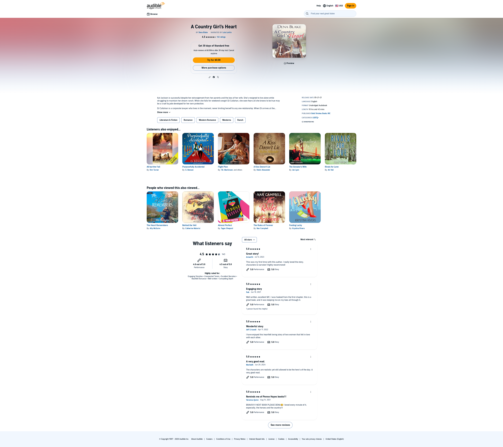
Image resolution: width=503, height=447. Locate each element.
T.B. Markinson (227, 170)
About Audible (197, 439)
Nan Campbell (262, 228)
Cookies (281, 439)
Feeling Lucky (295, 225)
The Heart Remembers (157, 225)
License (271, 439)
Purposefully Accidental (193, 167)
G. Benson (189, 170)
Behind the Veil (189, 225)
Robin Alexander (263, 170)
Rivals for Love (332, 167)
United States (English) (335, 439)
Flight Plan (223, 167)
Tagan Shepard (227, 228)
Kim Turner (154, 170)
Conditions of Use (223, 439)
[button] (210, 77)
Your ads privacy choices (312, 439)
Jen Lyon (295, 170)
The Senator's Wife (298, 167)
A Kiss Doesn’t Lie (262, 167)
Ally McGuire (155, 228)
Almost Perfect (225, 225)
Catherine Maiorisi (192, 228)
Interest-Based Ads (257, 439)
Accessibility (293, 439)
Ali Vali (331, 170)
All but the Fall (153, 167)
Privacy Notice (239, 439)
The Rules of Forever (263, 225)
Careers (209, 439)
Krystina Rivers (298, 228)
